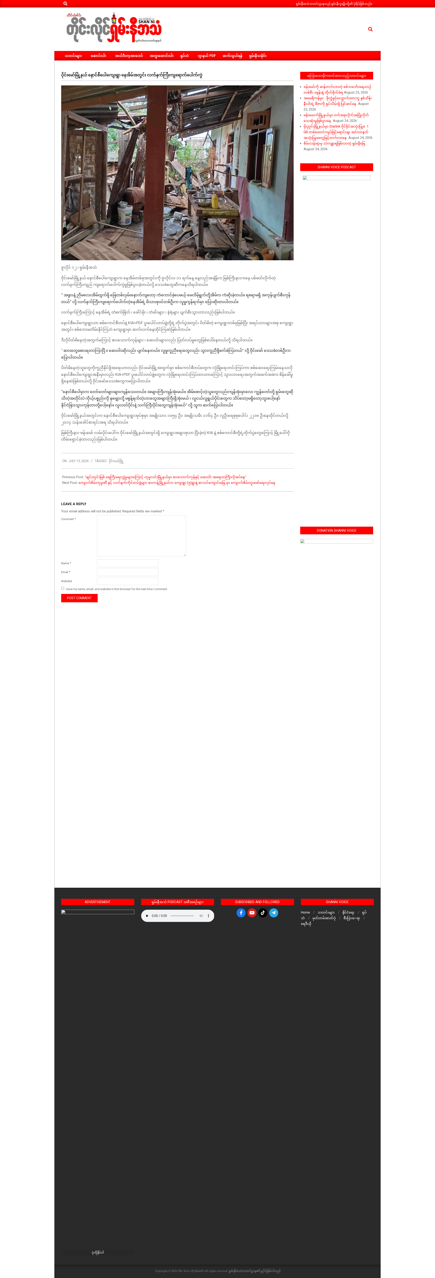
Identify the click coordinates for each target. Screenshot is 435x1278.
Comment (68, 519)
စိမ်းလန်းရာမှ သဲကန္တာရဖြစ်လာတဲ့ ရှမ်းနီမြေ (334, 143)
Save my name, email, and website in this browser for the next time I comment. (117, 589)
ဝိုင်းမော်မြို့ (116, 461)
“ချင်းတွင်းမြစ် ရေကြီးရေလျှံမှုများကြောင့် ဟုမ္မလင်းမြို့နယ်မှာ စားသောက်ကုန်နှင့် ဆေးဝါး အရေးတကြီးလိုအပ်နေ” (165, 477)
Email (65, 572)
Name (66, 563)
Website (66, 581)
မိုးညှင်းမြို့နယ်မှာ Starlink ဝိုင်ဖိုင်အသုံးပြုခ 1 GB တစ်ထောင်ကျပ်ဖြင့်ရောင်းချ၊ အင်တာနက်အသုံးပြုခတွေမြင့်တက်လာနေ (336, 132)
